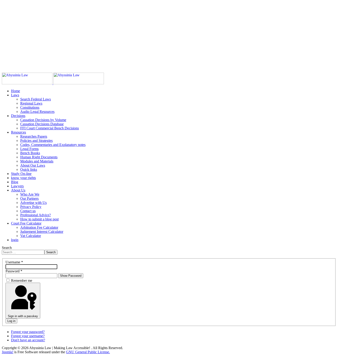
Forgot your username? (28, 336)
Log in (11, 321)
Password (14, 271)
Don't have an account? (28, 340)
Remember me (21, 280)
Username (14, 262)
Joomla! (7, 352)
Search (7, 248)
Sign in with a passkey (23, 316)
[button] (15, 95)
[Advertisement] (140, 34)
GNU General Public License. (88, 352)
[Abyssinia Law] (53, 83)
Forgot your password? (28, 332)
